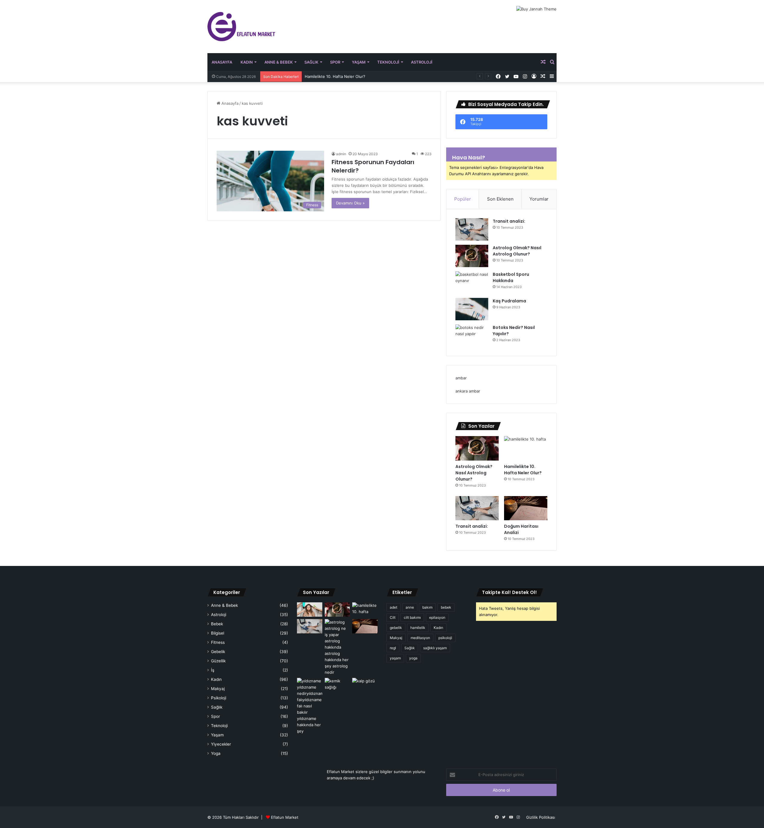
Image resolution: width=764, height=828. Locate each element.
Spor (335, 62)
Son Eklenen (500, 199)
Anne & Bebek (278, 62)
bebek (446, 607)
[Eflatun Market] (241, 26)
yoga (413, 658)
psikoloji (445, 637)
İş (212, 670)
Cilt (392, 617)
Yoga (216, 753)
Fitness (218, 642)
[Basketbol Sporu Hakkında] (471, 282)
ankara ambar (467, 391)
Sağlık (311, 62)
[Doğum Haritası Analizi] (525, 508)
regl (393, 648)
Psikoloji (218, 697)
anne (410, 607)
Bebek (217, 623)
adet (393, 607)
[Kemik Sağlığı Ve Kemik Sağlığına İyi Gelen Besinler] (337, 685)
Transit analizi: (509, 221)
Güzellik (218, 660)
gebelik (396, 627)
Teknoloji (388, 62)
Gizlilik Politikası (540, 817)
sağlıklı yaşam (435, 648)
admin (341, 154)
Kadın (247, 62)
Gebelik (218, 651)
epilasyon (437, 617)
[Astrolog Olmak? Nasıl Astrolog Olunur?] (471, 256)
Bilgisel (217, 633)
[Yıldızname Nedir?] (309, 706)
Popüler (462, 199)
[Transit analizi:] (471, 229)
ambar (461, 377)
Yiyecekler (221, 744)
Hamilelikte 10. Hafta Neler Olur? (335, 76)
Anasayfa (222, 62)
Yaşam (359, 62)
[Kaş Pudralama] (471, 309)
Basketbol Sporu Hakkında (511, 277)
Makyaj (218, 688)
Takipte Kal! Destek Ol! (509, 592)
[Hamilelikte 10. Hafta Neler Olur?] (525, 448)
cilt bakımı (412, 617)
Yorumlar (539, 199)
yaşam (395, 658)
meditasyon (420, 637)
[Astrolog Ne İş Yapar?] (337, 647)
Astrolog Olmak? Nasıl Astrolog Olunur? (517, 251)
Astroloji (421, 62)
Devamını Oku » (350, 203)
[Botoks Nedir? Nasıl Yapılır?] (471, 335)
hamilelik (417, 627)
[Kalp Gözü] (365, 685)
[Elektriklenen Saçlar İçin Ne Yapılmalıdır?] (309, 609)
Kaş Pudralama (509, 301)
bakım (427, 607)
